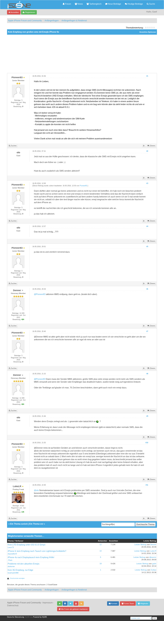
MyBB (44, 617)
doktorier (11, 566)
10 (101, 551)
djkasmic (152, 557)
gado (154, 564)
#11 (147, 485)
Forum (68, 4)
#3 (147, 183)
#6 (147, 289)
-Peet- (10, 560)
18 (101, 564)
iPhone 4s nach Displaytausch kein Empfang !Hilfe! (31, 557)
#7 (147, 331)
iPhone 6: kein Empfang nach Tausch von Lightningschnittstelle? (37, 551)
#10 (146, 443)
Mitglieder (144, 603)
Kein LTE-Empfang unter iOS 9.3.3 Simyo (26, 545)
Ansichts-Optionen (147, 32)
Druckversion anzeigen (17, 578)
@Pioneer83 (39, 294)
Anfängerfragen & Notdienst (74, 20)
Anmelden (14, 12)
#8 (147, 374)
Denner (153, 545)
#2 (147, 151)
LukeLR (153, 551)
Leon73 (11, 547)
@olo (36, 490)
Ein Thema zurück (19, 524)
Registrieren (30, 12)
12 (101, 545)
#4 (147, 226)
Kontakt (114, 603)
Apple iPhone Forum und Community (25, 20)
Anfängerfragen (52, 20)
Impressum (48, 603)
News (80, 4)
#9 (147, 416)
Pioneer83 (83, 186)
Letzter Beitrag (140, 545)
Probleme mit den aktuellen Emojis (23, 564)
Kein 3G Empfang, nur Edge (20, 570)
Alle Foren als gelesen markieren (74, 609)
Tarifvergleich (95, 4)
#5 (147, 247)
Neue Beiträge (114, 4)
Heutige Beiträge (135, 4)
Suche (152, 4)
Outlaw (153, 570)
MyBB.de (28, 617)
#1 (147, 76)
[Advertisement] (82, 54)
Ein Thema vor (36, 524)
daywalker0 (12, 554)
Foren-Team (129, 603)
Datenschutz (13, 605)
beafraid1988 (13, 573)
